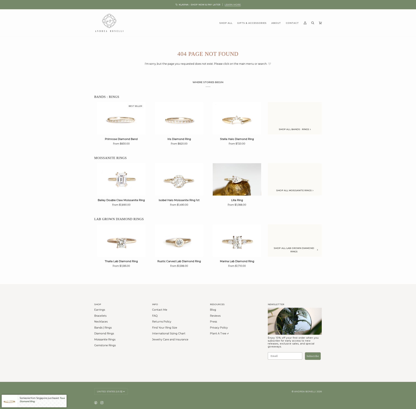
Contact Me (159, 309)
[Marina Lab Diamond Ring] (237, 240)
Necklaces (101, 321)
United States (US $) (109, 391)
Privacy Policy (219, 327)
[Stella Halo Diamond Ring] (237, 118)
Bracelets (100, 315)
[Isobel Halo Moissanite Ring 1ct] (179, 179)
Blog (213, 309)
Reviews (215, 315)
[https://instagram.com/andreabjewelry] (101, 402)
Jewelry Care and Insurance (170, 339)
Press (213, 321)
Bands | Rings (103, 327)
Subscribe (313, 356)
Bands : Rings (106, 97)
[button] (226, 22)
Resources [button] (217, 304)
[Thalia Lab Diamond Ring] (121, 240)
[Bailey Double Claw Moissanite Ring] (121, 179)
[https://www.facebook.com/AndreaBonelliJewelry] (95, 402)
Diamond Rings (104, 333)
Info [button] (155, 304)
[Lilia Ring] (237, 179)
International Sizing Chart (168, 333)
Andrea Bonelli (305, 391)
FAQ (155, 315)
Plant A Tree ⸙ (219, 333)
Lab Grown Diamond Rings (119, 219)
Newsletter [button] (276, 304)
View (233, 4)
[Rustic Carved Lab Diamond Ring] (179, 240)
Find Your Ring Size (164, 327)
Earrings (99, 309)
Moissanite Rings (110, 158)
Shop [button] (97, 304)
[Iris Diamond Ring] (179, 118)
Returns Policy (161, 321)
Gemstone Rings (105, 345)
